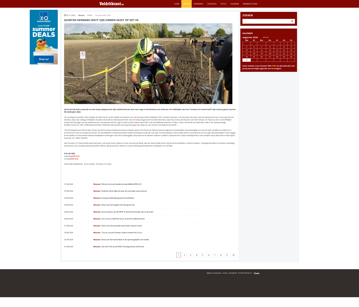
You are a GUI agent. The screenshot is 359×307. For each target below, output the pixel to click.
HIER (274, 66)
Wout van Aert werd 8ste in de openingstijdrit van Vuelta (121, 239)
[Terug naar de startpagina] (111, 3)
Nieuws (186, 4)
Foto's (223, 4)
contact (225, 273)
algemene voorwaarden (214, 273)
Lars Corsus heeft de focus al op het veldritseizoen (119, 218)
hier (137, 122)
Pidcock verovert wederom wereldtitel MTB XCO (117, 184)
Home (176, 4)
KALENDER (247, 33)
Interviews (198, 4)
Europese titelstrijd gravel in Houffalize (113, 198)
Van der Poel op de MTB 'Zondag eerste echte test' (118, 246)
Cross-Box (211, 4)
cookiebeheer (233, 273)
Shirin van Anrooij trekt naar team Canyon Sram (117, 225)
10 (233, 255)
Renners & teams (250, 4)
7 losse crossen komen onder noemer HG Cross (117, 232)
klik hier (76, 156)
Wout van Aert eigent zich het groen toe (114, 205)
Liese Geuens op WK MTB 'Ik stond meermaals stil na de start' (123, 212)
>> (267, 37)
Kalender (235, 4)
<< (264, 37)
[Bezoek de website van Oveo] (256, 273)
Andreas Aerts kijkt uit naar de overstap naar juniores (120, 191)
